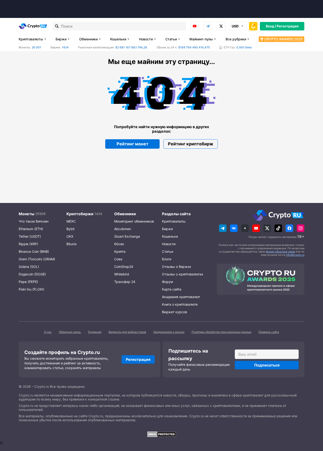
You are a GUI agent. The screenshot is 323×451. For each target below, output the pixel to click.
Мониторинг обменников (134, 221)
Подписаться (266, 365)
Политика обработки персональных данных (221, 332)
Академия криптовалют (181, 297)
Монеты (26, 213)
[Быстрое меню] (253, 26)
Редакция (94, 332)
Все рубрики (236, 39)
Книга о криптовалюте (180, 304)
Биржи (61, 39)
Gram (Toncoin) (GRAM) (37, 259)
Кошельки (118, 39)
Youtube (194, 26)
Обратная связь (70, 332)
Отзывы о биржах (176, 267)
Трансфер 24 (124, 282)
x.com (221, 26)
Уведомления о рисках (168, 332)
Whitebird (121, 274)
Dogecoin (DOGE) (32, 274)
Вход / (271, 26)
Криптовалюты (31, 39)
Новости (146, 39)
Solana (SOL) (29, 267)
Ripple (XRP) (28, 244)
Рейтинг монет (132, 143)
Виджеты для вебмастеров (127, 332)
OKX (69, 236)
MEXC (71, 221)
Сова (118, 259)
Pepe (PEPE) (28, 282)
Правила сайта (268, 332)
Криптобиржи (79, 213)
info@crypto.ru (295, 255)
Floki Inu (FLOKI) (31, 289)
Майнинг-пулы (201, 39)
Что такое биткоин (33, 221)
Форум (167, 282)
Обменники (88, 39)
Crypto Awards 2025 (283, 39)
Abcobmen (122, 229)
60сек (119, 244)
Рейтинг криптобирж (190, 143)
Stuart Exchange (127, 236)
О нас (48, 332)
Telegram (208, 26)
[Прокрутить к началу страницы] (312, 421)
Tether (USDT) (30, 236)
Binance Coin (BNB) (34, 251)
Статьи (171, 39)
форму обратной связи (280, 251)
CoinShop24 (123, 267)
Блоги (166, 259)
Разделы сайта (176, 213)
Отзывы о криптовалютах (182, 274)
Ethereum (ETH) (31, 229)
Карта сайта (171, 289)
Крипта (120, 251)
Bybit (70, 229)
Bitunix (71, 244)
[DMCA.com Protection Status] (161, 434)
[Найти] (57, 26)
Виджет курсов (174, 312)
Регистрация (287, 26)
